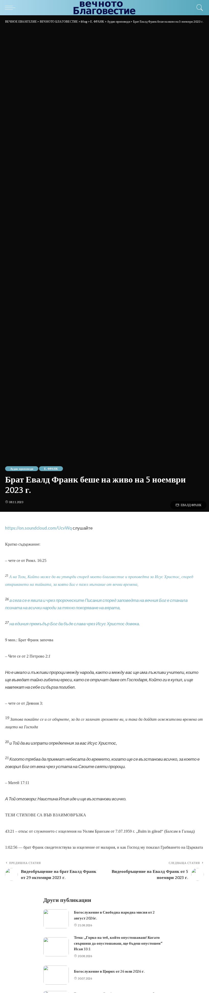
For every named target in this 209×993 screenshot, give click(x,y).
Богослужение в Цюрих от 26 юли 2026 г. (109, 971)
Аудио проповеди (21, 468)
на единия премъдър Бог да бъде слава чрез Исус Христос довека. (74, 623)
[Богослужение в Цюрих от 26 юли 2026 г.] (56, 975)
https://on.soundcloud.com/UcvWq (38, 528)
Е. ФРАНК (51, 468)
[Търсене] (198, 7)
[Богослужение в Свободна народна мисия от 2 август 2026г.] (56, 918)
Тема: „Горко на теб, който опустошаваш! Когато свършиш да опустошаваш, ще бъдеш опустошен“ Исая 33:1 (118, 943)
